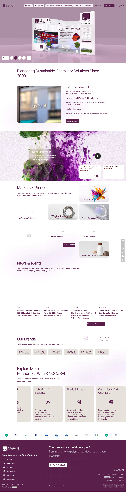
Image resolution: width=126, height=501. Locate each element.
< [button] (102, 339)
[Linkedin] (123, 252)
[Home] (8, 6)
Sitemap (65, 486)
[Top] (123, 260)
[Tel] (123, 245)
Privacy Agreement (54, 486)
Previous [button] (5, 58)
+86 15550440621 (118, 477)
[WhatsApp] (123, 241)
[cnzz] (14, 487)
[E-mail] (123, 249)
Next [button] (29, 58)
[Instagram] (116, 486)
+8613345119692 (118, 474)
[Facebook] (123, 256)
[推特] (122, 486)
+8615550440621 (104, 474)
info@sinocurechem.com (115, 480)
